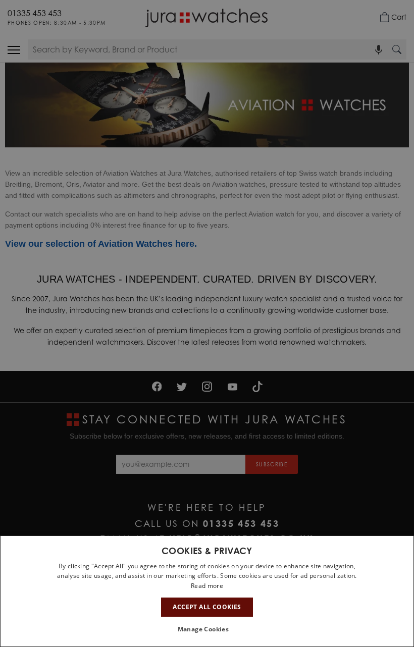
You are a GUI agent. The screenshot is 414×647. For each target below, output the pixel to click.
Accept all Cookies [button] (207, 607)
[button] (207, 629)
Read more (207, 585)
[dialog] (207, 591)
